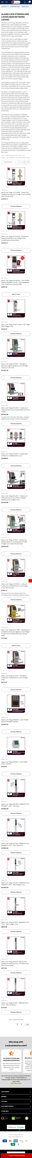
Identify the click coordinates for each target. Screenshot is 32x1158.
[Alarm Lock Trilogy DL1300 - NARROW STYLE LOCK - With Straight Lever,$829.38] (16, 906)
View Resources (16, 1083)
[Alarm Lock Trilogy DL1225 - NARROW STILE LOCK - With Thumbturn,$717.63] (16, 987)
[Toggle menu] (2, 2)
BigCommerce (19, 1136)
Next (27, 1024)
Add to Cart (16, 294)
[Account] (24, 2)
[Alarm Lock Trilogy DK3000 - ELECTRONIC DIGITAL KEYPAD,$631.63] (16, 746)
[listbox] (10, 162)
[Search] (6, 2)
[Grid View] (25, 162)
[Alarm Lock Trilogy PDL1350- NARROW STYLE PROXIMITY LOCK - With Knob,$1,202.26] (16, 788)
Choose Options (16, 206)
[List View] (28, 162)
